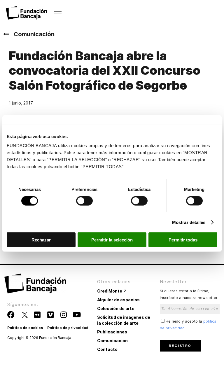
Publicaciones (112, 331)
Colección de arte (115, 308)
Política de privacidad (67, 328)
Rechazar (41, 239)
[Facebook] (11, 314)
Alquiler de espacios (118, 299)
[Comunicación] (6, 34)
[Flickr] (37, 314)
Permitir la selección (112, 239)
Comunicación (34, 34)
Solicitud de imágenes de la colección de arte (123, 320)
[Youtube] (76, 314)
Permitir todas (183, 239)
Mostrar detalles (189, 222)
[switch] (84, 200)
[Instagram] (63, 314)
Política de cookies (25, 328)
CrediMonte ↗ (112, 290)
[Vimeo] (50, 314)
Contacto (107, 349)
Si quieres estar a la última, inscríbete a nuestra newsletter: (189, 294)
